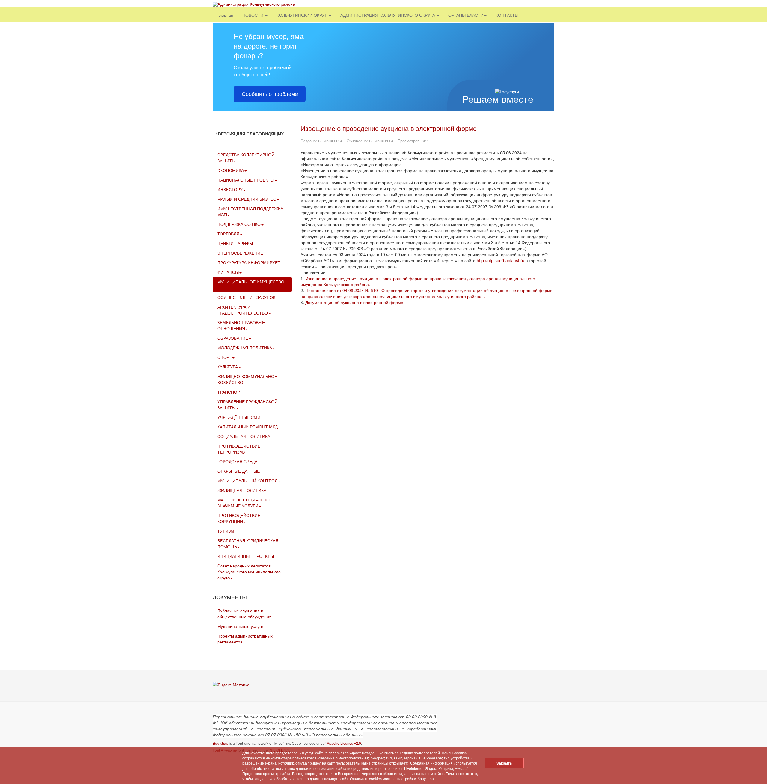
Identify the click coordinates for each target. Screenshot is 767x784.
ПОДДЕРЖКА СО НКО (239, 224)
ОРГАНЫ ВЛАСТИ (466, 15)
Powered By (527, 721)
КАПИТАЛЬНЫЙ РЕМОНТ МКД (247, 427)
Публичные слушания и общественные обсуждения (244, 614)
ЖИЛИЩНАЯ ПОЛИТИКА (241, 490)
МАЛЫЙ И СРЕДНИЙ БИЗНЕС (246, 199)
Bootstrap (220, 743)
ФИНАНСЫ (228, 272)
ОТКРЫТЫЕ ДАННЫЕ (238, 471)
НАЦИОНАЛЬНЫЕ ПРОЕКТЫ (245, 180)
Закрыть (504, 763)
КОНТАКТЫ (507, 15)
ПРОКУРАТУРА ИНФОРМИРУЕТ (248, 262)
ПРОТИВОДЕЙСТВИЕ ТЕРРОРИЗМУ (238, 449)
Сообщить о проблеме (270, 94)
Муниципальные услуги (240, 626)
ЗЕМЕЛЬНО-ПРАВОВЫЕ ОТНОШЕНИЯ (241, 325)
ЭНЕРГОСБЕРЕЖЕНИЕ (240, 253)
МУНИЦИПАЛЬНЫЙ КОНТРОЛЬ (248, 481)
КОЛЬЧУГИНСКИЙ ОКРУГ (302, 15)
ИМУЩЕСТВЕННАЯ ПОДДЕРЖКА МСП (250, 211)
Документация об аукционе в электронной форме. (354, 302)
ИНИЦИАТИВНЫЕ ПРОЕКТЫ (245, 556)
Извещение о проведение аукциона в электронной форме (389, 128)
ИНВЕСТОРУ (230, 189)
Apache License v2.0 (344, 743)
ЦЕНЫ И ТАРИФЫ (235, 243)
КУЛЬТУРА (227, 367)
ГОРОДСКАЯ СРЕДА (237, 461)
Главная (225, 15)
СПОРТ (224, 357)
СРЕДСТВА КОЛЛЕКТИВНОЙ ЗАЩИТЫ (245, 158)
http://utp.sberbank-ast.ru (500, 260)
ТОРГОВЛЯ (228, 234)
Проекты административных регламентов (245, 639)
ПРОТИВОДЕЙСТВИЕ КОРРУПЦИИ (238, 518)
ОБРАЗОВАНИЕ (232, 338)
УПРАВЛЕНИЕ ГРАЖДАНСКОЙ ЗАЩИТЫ (247, 404)
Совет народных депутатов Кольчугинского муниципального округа (249, 572)
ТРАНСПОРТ (229, 392)
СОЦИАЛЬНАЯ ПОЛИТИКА (243, 436)
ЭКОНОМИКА (230, 170)
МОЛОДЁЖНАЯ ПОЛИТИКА (244, 348)
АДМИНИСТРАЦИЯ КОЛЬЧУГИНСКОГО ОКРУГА (388, 15)
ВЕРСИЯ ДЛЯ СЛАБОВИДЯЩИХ (251, 134)
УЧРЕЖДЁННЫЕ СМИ (238, 417)
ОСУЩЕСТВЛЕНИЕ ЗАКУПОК (246, 297)
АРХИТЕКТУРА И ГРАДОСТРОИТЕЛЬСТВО (242, 310)
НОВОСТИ (253, 15)
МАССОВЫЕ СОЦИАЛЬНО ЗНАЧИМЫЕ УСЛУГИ (243, 503)
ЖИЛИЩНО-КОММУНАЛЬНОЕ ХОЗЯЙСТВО (247, 379)
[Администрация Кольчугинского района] (254, 4)
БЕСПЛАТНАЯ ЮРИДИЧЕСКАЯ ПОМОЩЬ (247, 543)
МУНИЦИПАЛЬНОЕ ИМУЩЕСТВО (250, 282)
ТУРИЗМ (225, 531)
